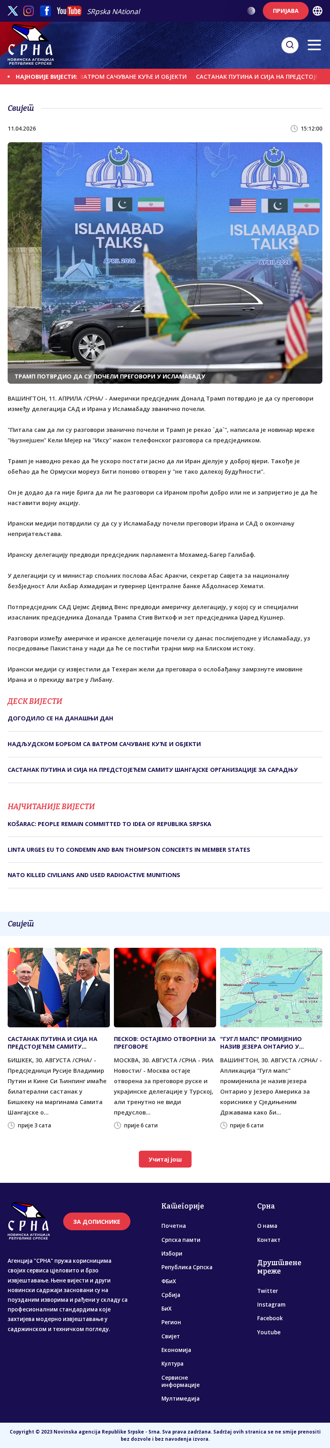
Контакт (268, 1239)
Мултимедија (180, 1398)
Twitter (267, 1291)
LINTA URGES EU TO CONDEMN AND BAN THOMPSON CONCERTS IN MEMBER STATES (129, 849)
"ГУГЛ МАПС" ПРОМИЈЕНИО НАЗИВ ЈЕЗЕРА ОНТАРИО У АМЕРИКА (261, 1042)
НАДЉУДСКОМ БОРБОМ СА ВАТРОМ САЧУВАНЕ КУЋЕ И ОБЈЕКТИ (104, 744)
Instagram (271, 1304)
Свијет (170, 1336)
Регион (171, 1322)
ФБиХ (168, 1281)
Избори (171, 1253)
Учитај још (165, 1159)
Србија (170, 1295)
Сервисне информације (180, 1381)
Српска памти (180, 1239)
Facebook (270, 1318)
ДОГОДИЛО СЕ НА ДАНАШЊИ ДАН (60, 718)
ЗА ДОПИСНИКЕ (96, 1221)
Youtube (268, 1332)
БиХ (166, 1308)
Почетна (173, 1225)
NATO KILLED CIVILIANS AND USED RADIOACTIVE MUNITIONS (94, 875)
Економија (176, 1350)
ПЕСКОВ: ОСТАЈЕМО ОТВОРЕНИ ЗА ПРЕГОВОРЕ (165, 1042)
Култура (172, 1363)
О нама (267, 1225)
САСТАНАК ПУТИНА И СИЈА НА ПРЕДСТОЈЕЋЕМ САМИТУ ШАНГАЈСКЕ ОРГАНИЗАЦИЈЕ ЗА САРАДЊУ (153, 769)
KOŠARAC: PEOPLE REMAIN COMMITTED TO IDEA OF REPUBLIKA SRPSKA (109, 824)
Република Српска (186, 1267)
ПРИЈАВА (286, 10)
